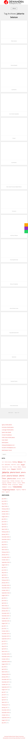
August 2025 (5, 516)
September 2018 (5, 661)
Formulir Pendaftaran (7, 435)
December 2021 (5, 613)
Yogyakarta (8, 491)
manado (19, 482)
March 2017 (4, 702)
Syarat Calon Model (6, 432)
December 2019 (5, 633)
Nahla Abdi (14, 356)
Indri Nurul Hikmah (14, 235)
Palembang (4, 484)
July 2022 (4, 598)
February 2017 (5, 705)
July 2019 (4, 641)
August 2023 (5, 565)
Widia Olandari (14, 41)
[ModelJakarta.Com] (14, 2)
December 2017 (5, 679)
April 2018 (4, 669)
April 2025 (4, 526)
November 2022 (5, 587)
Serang (9, 484)
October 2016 (5, 715)
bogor (23, 465)
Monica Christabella (14, 284)
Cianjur (10, 466)
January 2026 (5, 511)
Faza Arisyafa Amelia (14, 259)
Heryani (14, 138)
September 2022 (5, 593)
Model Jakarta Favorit (7, 450)
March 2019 (4, 651)
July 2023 (4, 567)
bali (3, 461)
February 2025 (5, 531)
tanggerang (18, 489)
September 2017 (5, 687)
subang (20, 484)
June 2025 (4, 521)
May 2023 (4, 572)
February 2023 (5, 580)
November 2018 (5, 656)
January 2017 (5, 707)
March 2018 (4, 671)
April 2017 (4, 699)
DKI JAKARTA (19, 469)
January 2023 (5, 582)
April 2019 (4, 649)
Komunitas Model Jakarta (8, 427)
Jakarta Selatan (12, 476)
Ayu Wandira (14, 89)
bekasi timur (7, 464)
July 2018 (4, 666)
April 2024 (4, 547)
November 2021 (5, 615)
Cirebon (8, 469)
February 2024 (5, 552)
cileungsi (4, 469)
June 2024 (4, 542)
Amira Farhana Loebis (14, 308)
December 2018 (5, 654)
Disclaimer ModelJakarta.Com (9, 447)
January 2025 (5, 534)
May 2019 (4, 646)
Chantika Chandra (14, 381)
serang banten (15, 484)
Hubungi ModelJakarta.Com (8, 445)
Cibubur (19, 467)
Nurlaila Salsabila (14, 65)
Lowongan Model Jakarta (7, 429)
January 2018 (5, 677)
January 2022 (5, 610)
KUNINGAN (9, 482)
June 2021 (4, 628)
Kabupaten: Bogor (6, 480)
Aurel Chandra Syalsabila (14, 113)
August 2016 (5, 720)
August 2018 (5, 664)
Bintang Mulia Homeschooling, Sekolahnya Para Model (14, 738)
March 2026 (4, 506)
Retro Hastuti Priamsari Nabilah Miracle (14, 186)
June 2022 (4, 600)
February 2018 (5, 674)
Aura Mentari (14, 162)
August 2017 (5, 689)
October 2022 (5, 590)
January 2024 (5, 554)
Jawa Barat (19, 478)
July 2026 (4, 498)
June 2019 (4, 643)
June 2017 (4, 694)
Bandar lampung (8, 461)
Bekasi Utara (13, 464)
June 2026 (4, 501)
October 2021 (5, 618)
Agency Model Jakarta (7, 424)
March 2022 (4, 605)
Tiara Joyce (14, 211)
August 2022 (5, 595)
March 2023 (4, 577)
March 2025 (4, 529)
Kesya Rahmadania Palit (14, 332)
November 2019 (5, 636)
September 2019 (5, 638)
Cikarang (24, 467)
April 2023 (4, 575)
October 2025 (5, 514)
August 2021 (5, 623)
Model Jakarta (5, 442)
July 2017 (4, 692)
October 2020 (5, 631)
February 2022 (5, 608)
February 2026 (5, 509)
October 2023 (5, 559)
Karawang (12, 480)
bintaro (18, 464)
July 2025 (4, 519)
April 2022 (4, 603)
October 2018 (5, 659)
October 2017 (5, 684)
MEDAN (23, 482)
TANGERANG (17, 487)
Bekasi (20, 462)
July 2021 (4, 626)
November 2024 (5, 539)
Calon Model (5, 440)
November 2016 (5, 712)
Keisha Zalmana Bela (14, 405)
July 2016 (4, 722)
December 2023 (5, 557)
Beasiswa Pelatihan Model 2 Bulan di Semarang (14, 736)
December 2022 (5, 585)
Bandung (14, 462)
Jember (23, 478)
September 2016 (5, 717)
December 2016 (5, 710)
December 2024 (5, 537)
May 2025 (4, 524)
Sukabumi (4, 487)
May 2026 (4, 503)
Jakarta (5, 472)
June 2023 (4, 570)
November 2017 (5, 682)
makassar (14, 482)
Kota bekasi (17, 480)
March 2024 (4, 549)
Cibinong (15, 466)
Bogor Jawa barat (5, 466)
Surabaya (10, 486)
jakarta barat (15, 472)
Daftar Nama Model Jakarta (8, 437)
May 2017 (4, 697)
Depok (13, 469)
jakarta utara (11, 478)
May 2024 (4, 544)
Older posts (10, 412)
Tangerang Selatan (8, 490)
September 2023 (5, 562)
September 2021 (5, 621)
